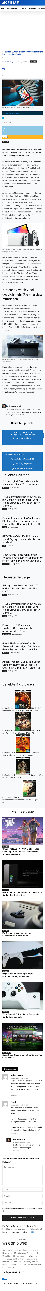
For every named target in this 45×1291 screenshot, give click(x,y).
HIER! (32, 1232)
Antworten (14, 1095)
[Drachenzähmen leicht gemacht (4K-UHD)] (29, 797)
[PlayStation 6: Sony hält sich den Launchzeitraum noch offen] (22, 915)
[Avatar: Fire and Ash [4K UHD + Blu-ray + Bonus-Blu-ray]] (23, 730)
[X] (4, 1279)
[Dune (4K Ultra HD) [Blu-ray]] (23, 775)
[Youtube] (6, 1279)
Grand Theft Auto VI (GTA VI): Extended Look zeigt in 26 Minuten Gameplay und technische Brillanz (21, 646)
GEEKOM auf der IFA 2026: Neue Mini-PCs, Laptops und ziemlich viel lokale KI (21, 539)
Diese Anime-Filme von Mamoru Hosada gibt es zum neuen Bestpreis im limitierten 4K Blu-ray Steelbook (22, 557)
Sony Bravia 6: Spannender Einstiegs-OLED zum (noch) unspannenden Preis (17, 628)
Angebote (6, 564)
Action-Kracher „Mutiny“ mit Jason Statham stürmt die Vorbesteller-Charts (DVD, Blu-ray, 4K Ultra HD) (21, 521)
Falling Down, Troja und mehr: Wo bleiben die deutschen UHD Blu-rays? (20, 588)
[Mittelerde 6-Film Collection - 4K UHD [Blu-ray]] (23, 708)
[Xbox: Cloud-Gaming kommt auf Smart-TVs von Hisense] (22, 1037)
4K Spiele (33, 61)
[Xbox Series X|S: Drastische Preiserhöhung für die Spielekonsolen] (22, 996)
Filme (4, 509)
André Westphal (10, 62)
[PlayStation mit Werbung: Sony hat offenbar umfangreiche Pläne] (22, 955)
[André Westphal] (4, 410)
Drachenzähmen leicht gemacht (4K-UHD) (19, 800)
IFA (4, 545)
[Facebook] (2, 1279)
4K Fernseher (7, 634)
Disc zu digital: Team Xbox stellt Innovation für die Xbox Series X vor (21, 483)
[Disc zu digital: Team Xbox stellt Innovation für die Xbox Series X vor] (22, 874)
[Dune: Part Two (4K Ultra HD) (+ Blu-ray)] (23, 752)
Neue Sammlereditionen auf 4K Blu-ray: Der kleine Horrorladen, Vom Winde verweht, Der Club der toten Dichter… (22, 501)
